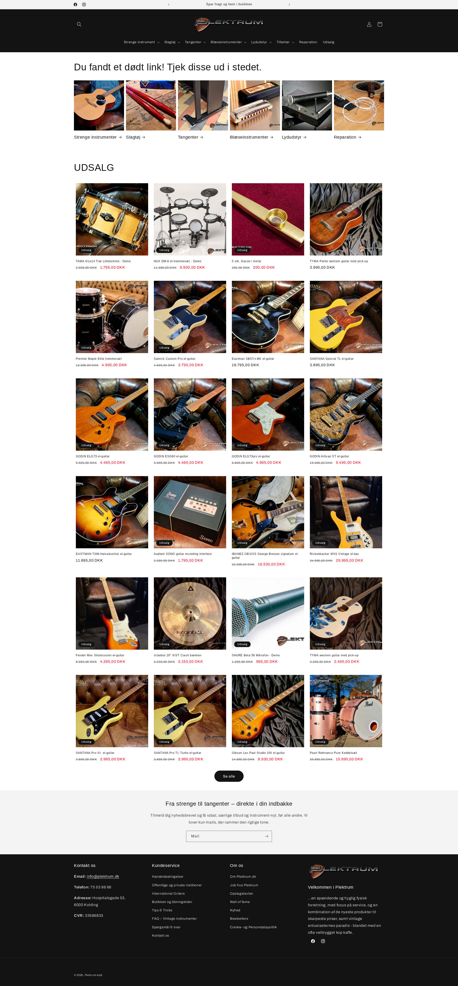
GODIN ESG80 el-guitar (171, 456)
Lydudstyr (292, 137)
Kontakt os (160, 935)
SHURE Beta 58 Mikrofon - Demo (256, 655)
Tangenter (188, 137)
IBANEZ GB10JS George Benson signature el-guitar (265, 555)
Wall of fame (240, 902)
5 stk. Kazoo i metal (246, 261)
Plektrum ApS (93, 975)
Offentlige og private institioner (177, 885)
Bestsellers (239, 918)
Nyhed (235, 910)
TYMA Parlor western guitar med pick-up (339, 261)
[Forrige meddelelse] (168, 4)
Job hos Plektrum (244, 885)
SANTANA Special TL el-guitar (332, 358)
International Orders (168, 893)
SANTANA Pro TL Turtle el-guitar (177, 753)
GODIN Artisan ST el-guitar (329, 456)
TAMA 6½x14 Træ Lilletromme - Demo (103, 261)
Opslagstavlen (241, 893)
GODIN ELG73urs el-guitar (251, 456)
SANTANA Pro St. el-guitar (95, 753)
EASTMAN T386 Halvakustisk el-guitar (104, 553)
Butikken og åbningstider (172, 902)
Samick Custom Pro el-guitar (174, 358)
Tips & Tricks (162, 910)
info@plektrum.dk (103, 876)
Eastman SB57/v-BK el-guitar (253, 358)
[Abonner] (266, 836)
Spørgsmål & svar (166, 927)
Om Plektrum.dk (243, 876)
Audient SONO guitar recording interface (183, 553)
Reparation (345, 137)
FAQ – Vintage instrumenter (174, 918)
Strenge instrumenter (95, 137)
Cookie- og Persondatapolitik (253, 927)
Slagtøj (133, 137)
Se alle (229, 776)
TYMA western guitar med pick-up (334, 655)
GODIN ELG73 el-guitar (92, 456)
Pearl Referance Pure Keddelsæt (333, 753)
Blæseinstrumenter (249, 137)
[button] (79, 24)
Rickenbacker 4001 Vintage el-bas (334, 553)
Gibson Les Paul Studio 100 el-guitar (258, 753)
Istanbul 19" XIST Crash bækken (178, 655)
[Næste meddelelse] (289, 4)
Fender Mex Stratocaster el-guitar (100, 655)
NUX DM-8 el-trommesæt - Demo (177, 261)
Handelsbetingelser (168, 876)
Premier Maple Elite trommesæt (99, 358)
